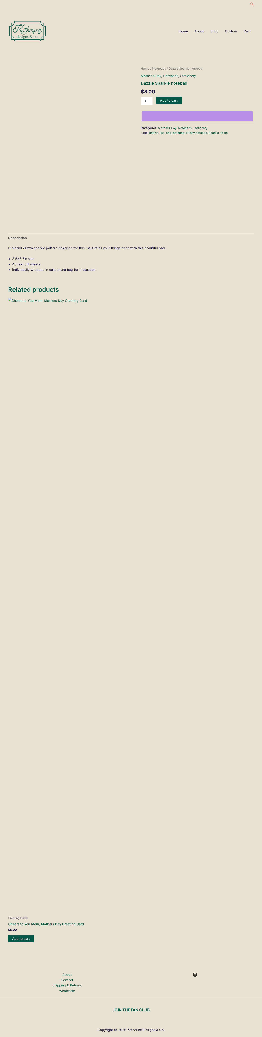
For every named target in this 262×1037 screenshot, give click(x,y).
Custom (231, 31)
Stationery (188, 76)
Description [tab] (17, 238)
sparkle (214, 132)
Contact (67, 980)
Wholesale (67, 991)
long (168, 132)
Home (183, 31)
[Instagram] (195, 975)
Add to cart (169, 100)
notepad (178, 132)
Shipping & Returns (67, 985)
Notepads (159, 68)
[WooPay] (197, 116)
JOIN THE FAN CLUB (131, 1010)
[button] (252, 4)
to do (224, 132)
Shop (214, 31)
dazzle (153, 132)
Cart (247, 31)
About (199, 31)
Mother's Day (151, 76)
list (162, 132)
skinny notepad (196, 132)
